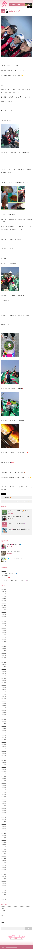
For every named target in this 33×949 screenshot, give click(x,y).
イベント (3, 910)
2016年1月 (4, 878)
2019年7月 (4, 783)
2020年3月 (4, 764)
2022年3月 (4, 710)
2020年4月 (4, 762)
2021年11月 (4, 719)
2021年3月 (4, 737)
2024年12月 (4, 634)
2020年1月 (4, 769)
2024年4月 (4, 653)
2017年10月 (4, 830)
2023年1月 (4, 687)
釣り (2, 919)
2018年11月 (4, 801)
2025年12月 (4, 607)
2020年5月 (4, 760)
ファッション (4, 912)
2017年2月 (4, 849)
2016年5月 (4, 869)
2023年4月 (4, 680)
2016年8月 (4, 862)
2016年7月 (4, 865)
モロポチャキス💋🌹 (6, 577)
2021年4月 (4, 735)
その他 (3, 922)
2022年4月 (4, 707)
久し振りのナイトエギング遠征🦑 (16, 523)
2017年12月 (4, 826)
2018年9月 (4, 805)
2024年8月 (4, 643)
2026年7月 (4, 591)
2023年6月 (4, 675)
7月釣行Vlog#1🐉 (5, 575)
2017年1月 (4, 851)
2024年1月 (4, 659)
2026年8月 (4, 589)
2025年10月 (4, 612)
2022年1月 (4, 714)
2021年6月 (4, 730)
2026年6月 (4, 593)
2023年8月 (4, 671)
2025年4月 (4, 625)
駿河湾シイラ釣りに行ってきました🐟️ (9, 573)
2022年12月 (4, 689)
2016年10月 (4, 858)
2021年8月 (4, 726)
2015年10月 (4, 885)
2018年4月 (4, 817)
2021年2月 (4, 739)
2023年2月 (4, 685)
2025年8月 (4, 616)
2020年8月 (4, 753)
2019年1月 (4, 796)
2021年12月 (4, 716)
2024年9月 (4, 641)
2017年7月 (4, 837)
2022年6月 (4, 703)
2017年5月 (4, 842)
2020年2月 (4, 767)
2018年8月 (4, 808)
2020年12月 (4, 744)
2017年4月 (4, 844)
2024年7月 (4, 646)
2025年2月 (4, 630)
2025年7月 (4, 618)
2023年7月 (4, 673)
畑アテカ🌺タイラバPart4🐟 (14, 544)
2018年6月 (4, 812)
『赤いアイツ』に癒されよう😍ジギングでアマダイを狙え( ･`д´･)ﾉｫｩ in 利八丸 (19, 511)
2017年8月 (4, 835)
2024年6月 (4, 648)
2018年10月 (4, 803)
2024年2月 (4, 657)
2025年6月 (4, 621)
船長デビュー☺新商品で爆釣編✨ (22, 501)
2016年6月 (4, 867)
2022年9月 (4, 696)
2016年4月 (4, 871)
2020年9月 (4, 751)
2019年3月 (4, 792)
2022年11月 (4, 691)
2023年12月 (4, 662)
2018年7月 (4, 810)
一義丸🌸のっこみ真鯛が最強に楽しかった (19, 529)
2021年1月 (4, 742)
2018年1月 (4, 824)
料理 (2, 915)
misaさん (19, 75)
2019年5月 (4, 787)
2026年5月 (4, 596)
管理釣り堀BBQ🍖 (7, 497)
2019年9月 (4, 778)
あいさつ (3, 908)
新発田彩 (8, 9)
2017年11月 (4, 828)
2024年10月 (4, 639)
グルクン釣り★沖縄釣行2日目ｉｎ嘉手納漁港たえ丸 (19, 517)
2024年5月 (4, 650)
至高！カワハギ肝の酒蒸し (13, 551)
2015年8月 (4, 890)
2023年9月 (4, 669)
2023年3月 (4, 682)
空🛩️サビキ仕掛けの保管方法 (14, 558)
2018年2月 (4, 821)
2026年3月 (4, 600)
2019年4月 (4, 789)
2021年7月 (4, 728)
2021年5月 (4, 732)
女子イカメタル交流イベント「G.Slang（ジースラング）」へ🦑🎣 (15, 580)
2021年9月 (4, 723)
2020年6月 (4, 757)
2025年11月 (4, 609)
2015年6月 (4, 894)
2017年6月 (4, 840)
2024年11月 (4, 637)
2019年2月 (4, 794)
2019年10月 (4, 776)
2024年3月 (4, 655)
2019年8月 (4, 780)
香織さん (14, 75)
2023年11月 (4, 664)
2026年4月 (4, 598)
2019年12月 (4, 771)
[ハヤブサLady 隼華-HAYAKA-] (4, 4)
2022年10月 (4, 694)
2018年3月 (4, 819)
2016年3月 (4, 874)
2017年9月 (4, 833)
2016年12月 (4, 853)
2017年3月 (4, 846)
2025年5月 (4, 623)
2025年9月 (4, 614)
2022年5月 (4, 705)
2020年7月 (4, 755)
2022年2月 (4, 712)
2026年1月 (4, 605)
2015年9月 (4, 887)
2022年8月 (4, 698)
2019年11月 (4, 773)
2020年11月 (4, 746)
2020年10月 (4, 748)
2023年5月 (4, 678)
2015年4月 (4, 899)
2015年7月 (4, 892)
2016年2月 (4, 876)
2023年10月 (4, 666)
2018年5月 (4, 814)
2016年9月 (4, 860)
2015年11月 (4, 883)
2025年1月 (4, 632)
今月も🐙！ (4, 571)
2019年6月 (4, 785)
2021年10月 (4, 721)
